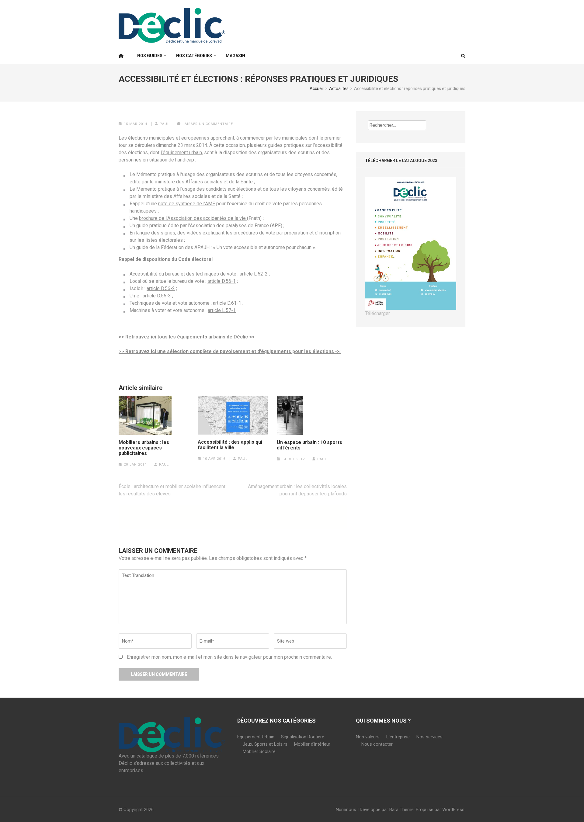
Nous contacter (377, 744)
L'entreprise (398, 737)
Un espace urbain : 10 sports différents (309, 445)
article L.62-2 (254, 274)
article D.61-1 (227, 303)
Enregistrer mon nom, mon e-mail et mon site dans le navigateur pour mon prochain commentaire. (229, 657)
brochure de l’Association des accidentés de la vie (193, 218)
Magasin (235, 55)
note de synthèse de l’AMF (186, 203)
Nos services (429, 737)
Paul (164, 124)
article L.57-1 (222, 310)
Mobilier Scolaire (259, 751)
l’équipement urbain (181, 152)
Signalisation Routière (302, 737)
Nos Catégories (194, 55)
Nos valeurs (368, 737)
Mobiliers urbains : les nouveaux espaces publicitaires (144, 448)
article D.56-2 (161, 288)
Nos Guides (149, 55)
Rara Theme (401, 809)
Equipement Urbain (255, 737)
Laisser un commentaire (207, 124)
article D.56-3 (157, 296)
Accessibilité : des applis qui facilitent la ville (230, 444)
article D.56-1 (221, 281)
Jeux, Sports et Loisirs (265, 744)
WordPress (453, 809)
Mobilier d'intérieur (312, 744)
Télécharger (377, 313)
